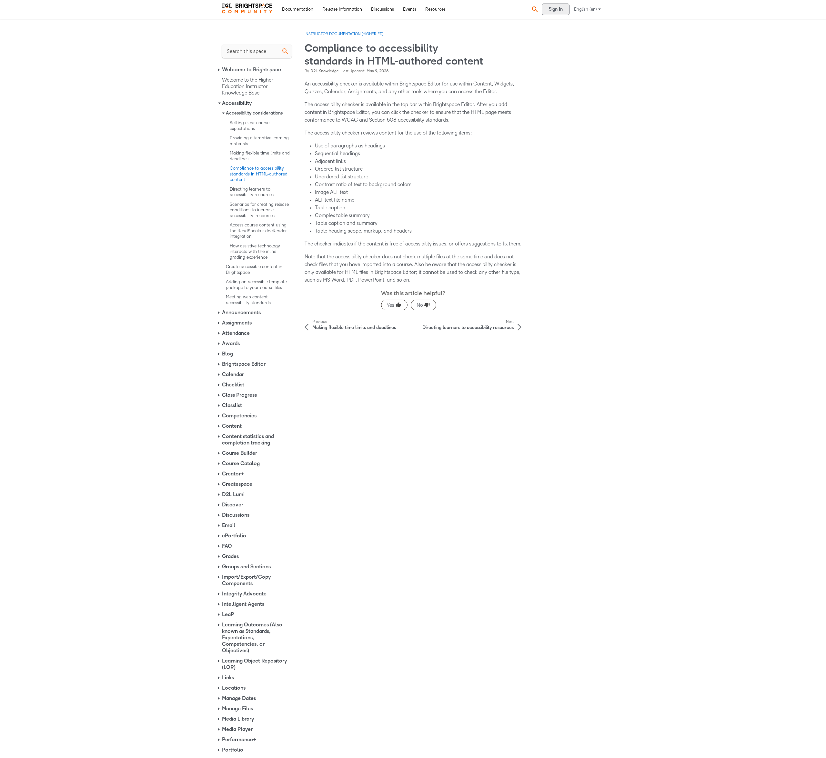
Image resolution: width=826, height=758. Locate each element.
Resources (435, 9)
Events (409, 9)
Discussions (382, 9)
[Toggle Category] (219, 70)
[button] (534, 9)
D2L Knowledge (324, 71)
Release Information (342, 9)
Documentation (297, 9)
